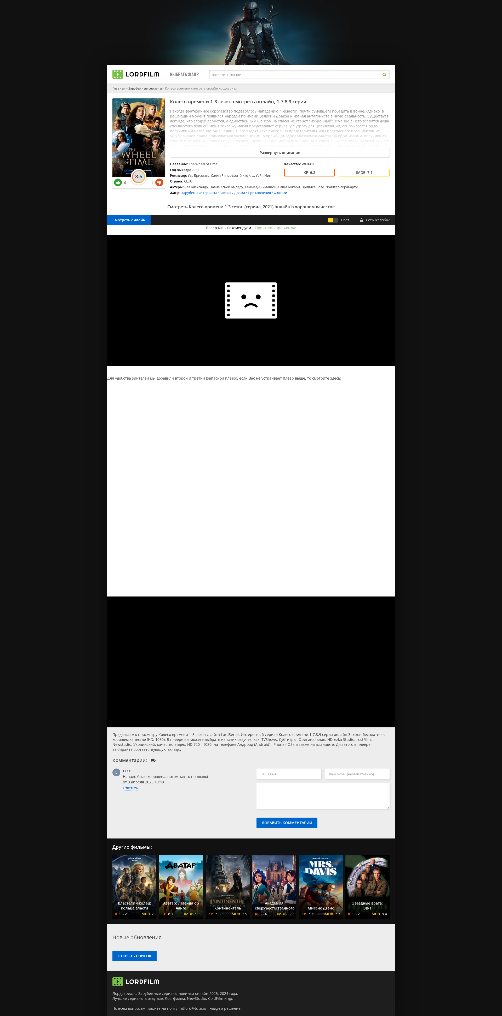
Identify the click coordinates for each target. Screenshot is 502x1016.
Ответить (130, 787)
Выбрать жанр (184, 74)
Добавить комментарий (287, 822)
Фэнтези (280, 192)
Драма (239, 192)
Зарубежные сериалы (145, 88)
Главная (118, 88)
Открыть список (134, 955)
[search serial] (384, 74)
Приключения (259, 192)
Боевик (225, 192)
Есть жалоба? (378, 219)
